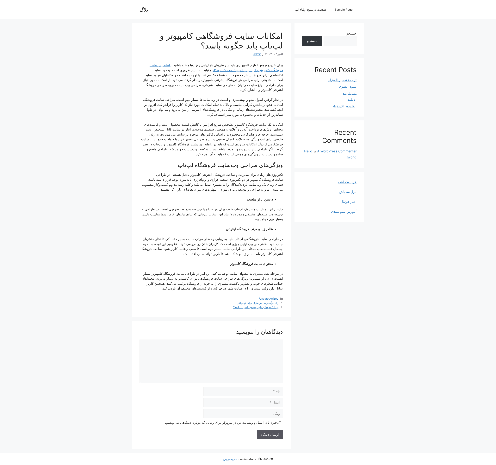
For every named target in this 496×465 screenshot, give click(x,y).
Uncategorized (268, 298)
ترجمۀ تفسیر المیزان (342, 80)
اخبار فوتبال (348, 202)
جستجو (351, 33)
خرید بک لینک (347, 182)
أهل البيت (349, 93)
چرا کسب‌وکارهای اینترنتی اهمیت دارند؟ (255, 307)
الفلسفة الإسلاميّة (344, 106)
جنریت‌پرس (230, 459)
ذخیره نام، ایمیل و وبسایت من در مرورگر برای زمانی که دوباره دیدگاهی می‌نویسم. (222, 422)
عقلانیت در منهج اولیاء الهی (310, 9)
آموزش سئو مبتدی (343, 211)
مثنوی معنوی (347, 86)
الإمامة (351, 100)
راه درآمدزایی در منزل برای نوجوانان (257, 302)
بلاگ (144, 10)
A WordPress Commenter (336, 151)
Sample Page (344, 9)
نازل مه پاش (347, 192)
